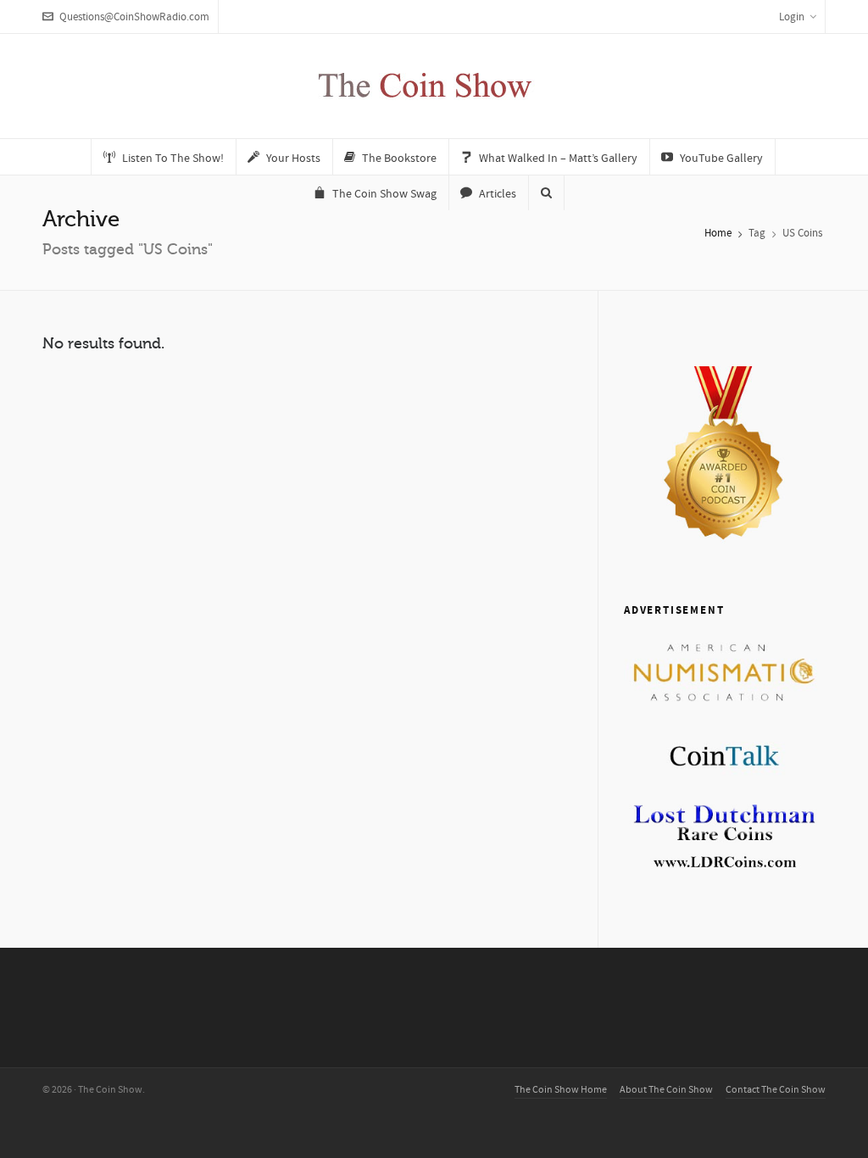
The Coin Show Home (561, 1089)
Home (718, 233)
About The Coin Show (666, 1089)
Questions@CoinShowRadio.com (134, 17)
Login (791, 17)
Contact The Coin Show (776, 1089)
